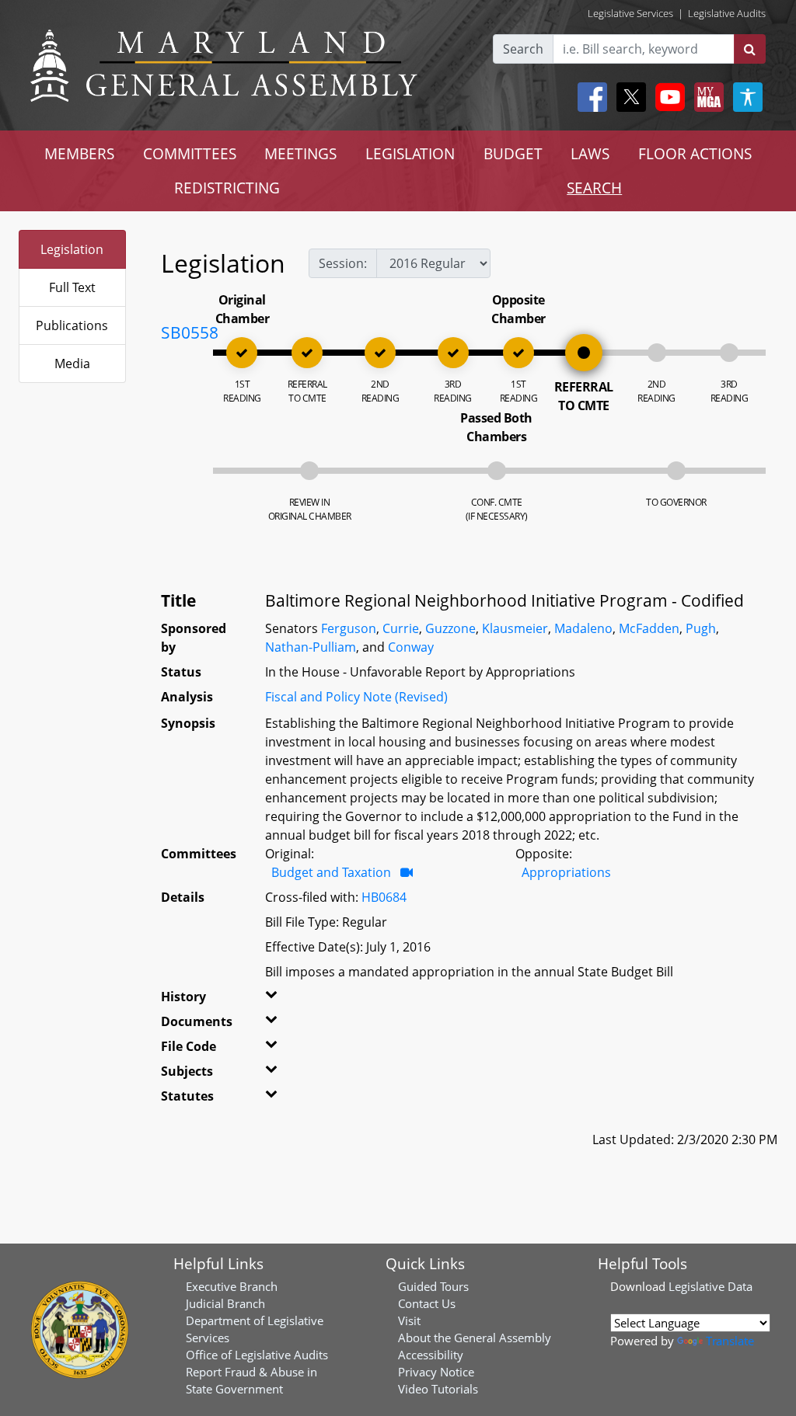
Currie (400, 628)
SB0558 (189, 332)
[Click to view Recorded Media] (406, 872)
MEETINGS (300, 153)
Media (72, 363)
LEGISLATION (410, 153)
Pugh (701, 628)
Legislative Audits (727, 13)
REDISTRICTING (227, 187)
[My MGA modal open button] (706, 97)
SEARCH (594, 187)
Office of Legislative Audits (257, 1354)
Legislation (71, 249)
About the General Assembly (474, 1337)
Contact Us (427, 1303)
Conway (411, 647)
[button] (279, 999)
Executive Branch (232, 1286)
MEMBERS (79, 153)
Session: (343, 263)
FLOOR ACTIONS (695, 153)
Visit (409, 1320)
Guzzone (450, 628)
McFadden (649, 628)
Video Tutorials (438, 1389)
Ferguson (348, 628)
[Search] (750, 49)
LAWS (590, 153)
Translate (730, 1340)
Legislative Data (710, 1286)
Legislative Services (630, 13)
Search (523, 48)
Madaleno (583, 628)
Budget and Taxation (331, 872)
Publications (72, 325)
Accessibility (430, 1354)
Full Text (72, 287)
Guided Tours (433, 1286)
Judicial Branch (225, 1303)
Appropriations (566, 872)
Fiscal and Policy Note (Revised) (356, 696)
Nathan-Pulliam (310, 647)
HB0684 (384, 897)
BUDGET (513, 153)
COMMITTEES (189, 153)
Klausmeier (515, 628)
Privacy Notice (436, 1371)
